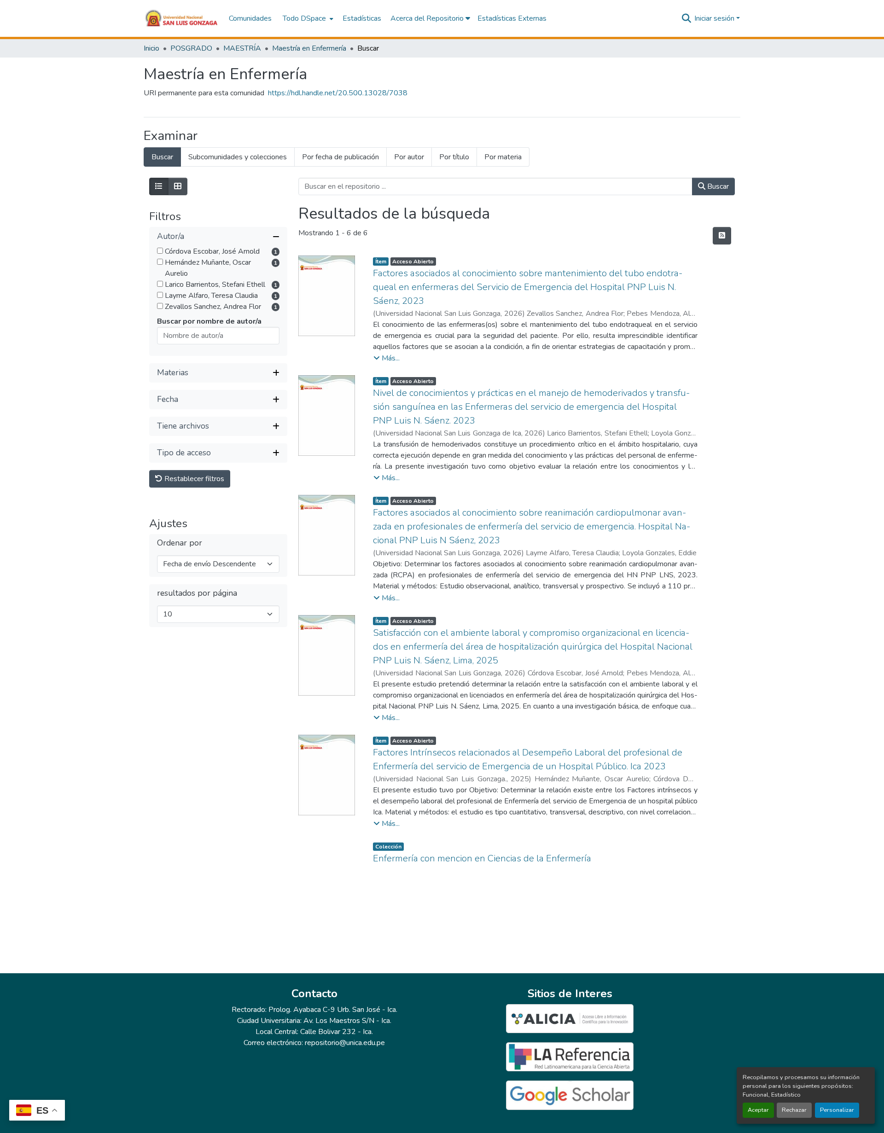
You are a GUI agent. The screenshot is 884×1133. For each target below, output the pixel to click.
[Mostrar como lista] (159, 186)
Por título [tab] (454, 157)
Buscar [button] (717, 186)
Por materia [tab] (503, 157)
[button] (182, 18)
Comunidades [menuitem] (250, 18)
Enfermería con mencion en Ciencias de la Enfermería (482, 858)
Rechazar (794, 1110)
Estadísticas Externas (512, 18)
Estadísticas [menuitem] (362, 18)
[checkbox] (160, 251)
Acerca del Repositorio (427, 18)
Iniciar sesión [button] (715, 18)
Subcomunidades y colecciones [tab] (237, 157)
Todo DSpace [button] (304, 18)
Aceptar (758, 1110)
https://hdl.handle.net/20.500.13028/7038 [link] (337, 93)
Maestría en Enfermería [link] (309, 48)
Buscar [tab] (162, 157)
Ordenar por (179, 543)
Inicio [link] (151, 48)
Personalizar (837, 1110)
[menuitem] (307, 18)
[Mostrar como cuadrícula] (177, 186)
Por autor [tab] (409, 157)
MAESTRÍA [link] (242, 48)
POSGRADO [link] (191, 48)
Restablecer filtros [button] (193, 479)
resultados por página (197, 593)
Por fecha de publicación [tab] (340, 157)
